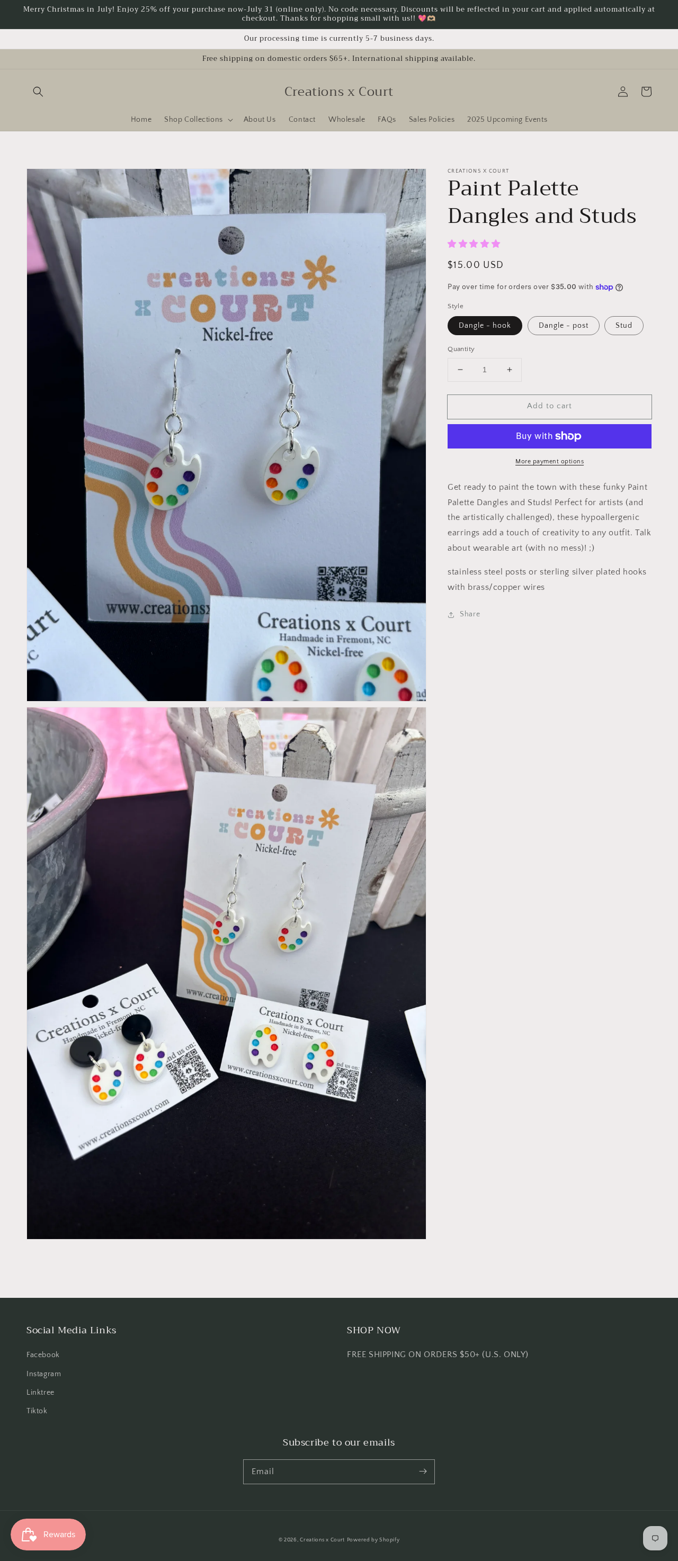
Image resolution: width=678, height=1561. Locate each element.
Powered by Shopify (373, 1540)
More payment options (549, 461)
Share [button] (470, 614)
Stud (623, 325)
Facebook (43, 1355)
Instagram (43, 1374)
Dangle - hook (485, 325)
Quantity (461, 349)
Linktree (40, 1392)
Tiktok (37, 1411)
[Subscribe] (422, 1471)
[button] (38, 91)
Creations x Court (322, 1540)
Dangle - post (563, 325)
